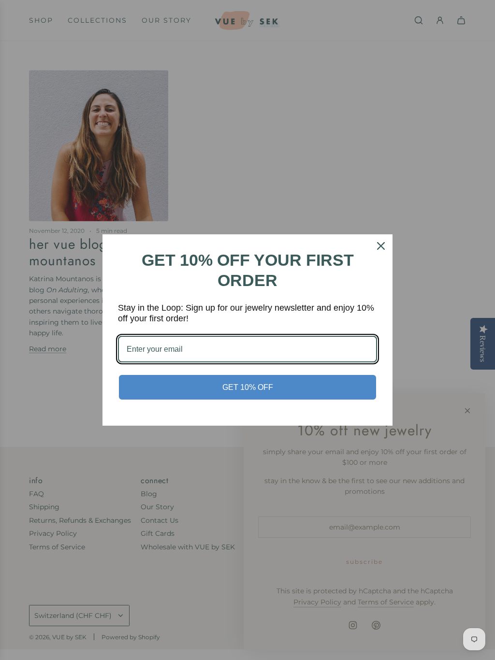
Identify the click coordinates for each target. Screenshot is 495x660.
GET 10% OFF (247, 387)
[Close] (381, 246)
